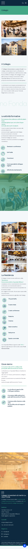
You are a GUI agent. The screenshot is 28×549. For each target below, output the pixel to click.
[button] (26, 3)
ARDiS (22, 344)
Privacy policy (5, 544)
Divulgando (20, 544)
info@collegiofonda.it (6, 522)
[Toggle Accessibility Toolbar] (25, 546)
